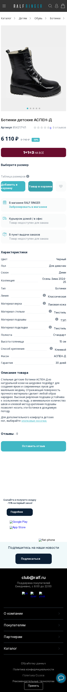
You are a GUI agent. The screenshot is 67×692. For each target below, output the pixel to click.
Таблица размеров (13, 176)
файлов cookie (24, 671)
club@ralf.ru (34, 577)
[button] (27, 108)
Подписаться (30, 558)
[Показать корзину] (63, 7)
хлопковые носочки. (34, 420)
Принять (33, 686)
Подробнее (17, 512)
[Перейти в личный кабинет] (56, 7)
